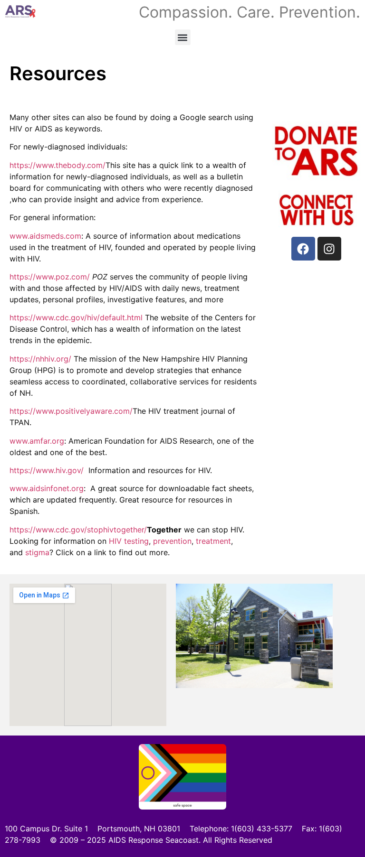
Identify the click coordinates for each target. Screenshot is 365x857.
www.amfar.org (37, 441)
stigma (37, 552)
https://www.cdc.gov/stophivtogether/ (78, 529)
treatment (213, 541)
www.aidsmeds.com (45, 236)
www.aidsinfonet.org (47, 488)
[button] (183, 37)
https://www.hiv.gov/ (49, 470)
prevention (172, 541)
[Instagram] (329, 249)
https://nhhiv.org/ (40, 358)
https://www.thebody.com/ (58, 165)
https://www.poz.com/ (50, 276)
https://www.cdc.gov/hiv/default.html (76, 317)
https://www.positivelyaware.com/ (71, 411)
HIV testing (129, 541)
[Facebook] (303, 249)
